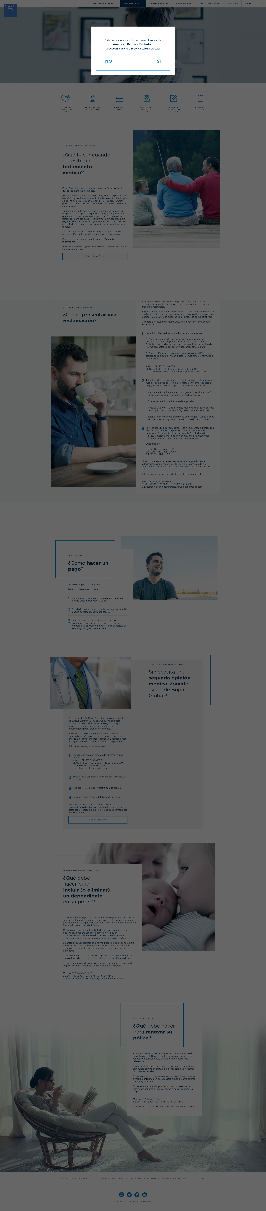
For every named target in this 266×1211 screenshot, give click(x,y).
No (108, 61)
